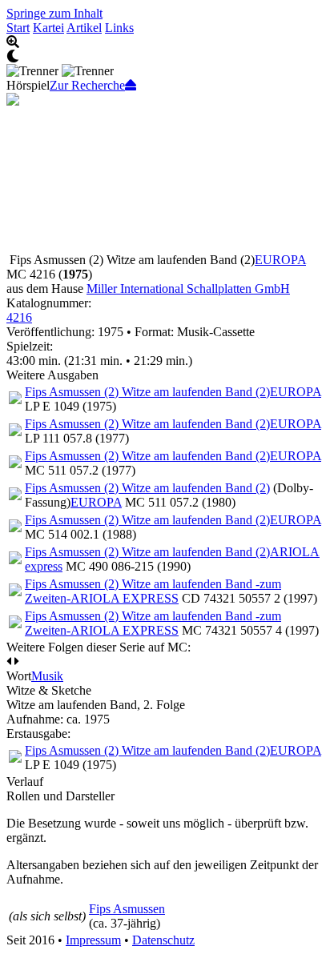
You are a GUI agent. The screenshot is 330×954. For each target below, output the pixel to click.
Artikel (84, 27)
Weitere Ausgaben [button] (52, 375)
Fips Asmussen (127, 909)
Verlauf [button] (24, 781)
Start (18, 27)
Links (119, 27)
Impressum (93, 940)
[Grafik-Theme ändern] (165, 57)
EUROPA (280, 260)
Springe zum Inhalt (54, 13)
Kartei (48, 27)
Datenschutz (163, 940)
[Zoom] (165, 42)
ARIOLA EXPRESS (124, 598)
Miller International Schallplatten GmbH (188, 288)
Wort (18, 676)
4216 (19, 317)
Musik (47, 676)
